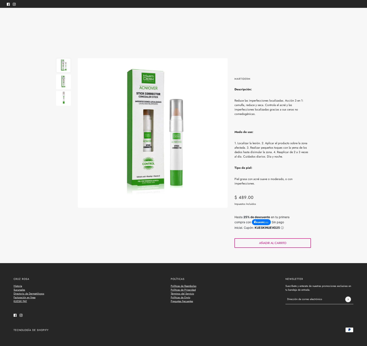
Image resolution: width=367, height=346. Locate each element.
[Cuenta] (349, 16)
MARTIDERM (242, 79)
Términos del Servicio (182, 294)
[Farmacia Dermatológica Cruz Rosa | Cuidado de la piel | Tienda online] (183, 16)
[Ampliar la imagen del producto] (153, 133)
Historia (18, 286)
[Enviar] (348, 299)
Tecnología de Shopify (31, 330)
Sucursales (19, 290)
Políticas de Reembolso (183, 286)
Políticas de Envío (180, 297)
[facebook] (8, 4)
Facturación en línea (24, 297)
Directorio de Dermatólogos (29, 294)
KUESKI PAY (20, 301)
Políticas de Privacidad (183, 290)
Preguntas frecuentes (182, 301)
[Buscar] (9, 16)
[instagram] (14, 4)
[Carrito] (358, 16)
